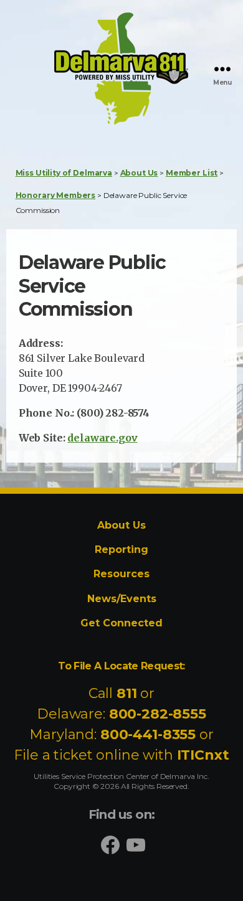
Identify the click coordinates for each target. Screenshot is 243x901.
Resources (121, 574)
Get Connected (121, 623)
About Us (121, 525)
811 (127, 693)
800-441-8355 (148, 734)
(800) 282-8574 (113, 413)
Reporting (121, 549)
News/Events (121, 599)
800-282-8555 (157, 713)
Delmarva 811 (97, 124)
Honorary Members (56, 195)
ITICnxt (203, 755)
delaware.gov (102, 438)
